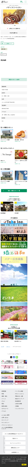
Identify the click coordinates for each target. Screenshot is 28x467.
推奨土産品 (3, 49)
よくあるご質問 (5, 415)
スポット (8, 346)
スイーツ (3, 54)
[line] (17, 357)
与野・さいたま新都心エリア (6, 43)
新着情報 (4, 391)
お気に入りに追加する (14, 28)
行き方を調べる (13, 33)
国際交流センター (15, 447)
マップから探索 (19, 391)
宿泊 (3, 403)
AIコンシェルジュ (19, 393)
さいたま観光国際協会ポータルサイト (14, 433)
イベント (4, 398)
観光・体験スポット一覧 (14, 190)
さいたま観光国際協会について (7, 428)
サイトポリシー (5, 422)
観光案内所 (18, 401)
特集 (3, 393)
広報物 (17, 406)
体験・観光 (4, 396)
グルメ (3, 401)
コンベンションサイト (15, 443)
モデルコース (5, 408)
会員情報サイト (15, 452)
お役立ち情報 (18, 403)
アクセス (4, 411)
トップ (2, 346)
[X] (11, 357)
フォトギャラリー (19, 408)
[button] (27, 18)
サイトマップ (5, 420)
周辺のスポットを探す (14, 79)
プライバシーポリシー (7, 425)
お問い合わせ (5, 417)
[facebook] (14, 357)
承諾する (24, 464)
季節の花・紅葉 (19, 396)
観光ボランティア (19, 398)
